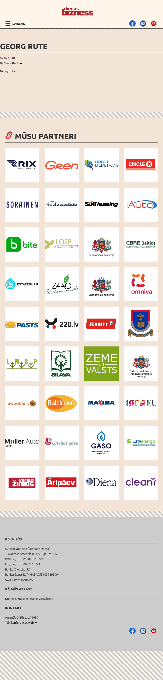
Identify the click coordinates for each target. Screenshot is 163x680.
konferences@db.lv (24, 622)
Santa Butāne (13, 63)
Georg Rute (7, 71)
